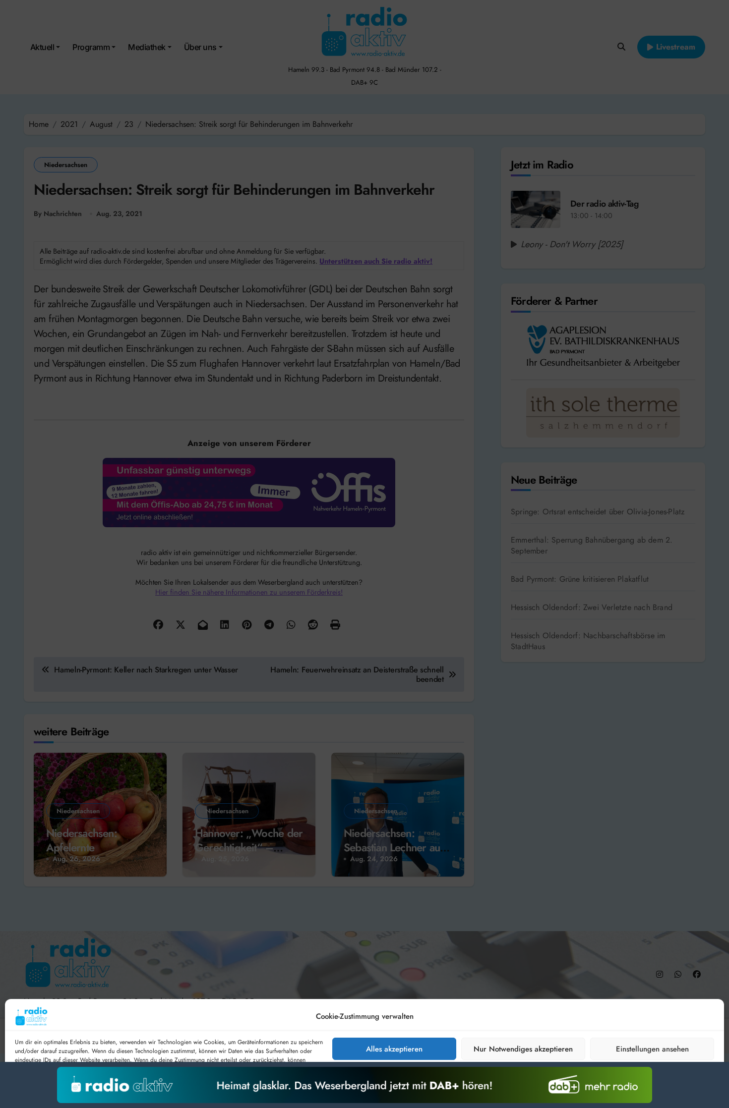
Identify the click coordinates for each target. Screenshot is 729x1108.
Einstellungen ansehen (652, 1049)
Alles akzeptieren (394, 1049)
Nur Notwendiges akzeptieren (523, 1049)
